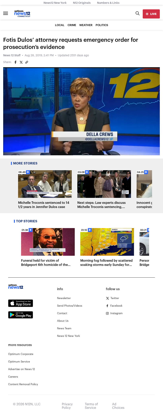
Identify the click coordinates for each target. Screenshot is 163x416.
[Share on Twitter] (21, 62)
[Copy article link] (26, 62)
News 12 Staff (11, 55)
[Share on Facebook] (15, 62)
